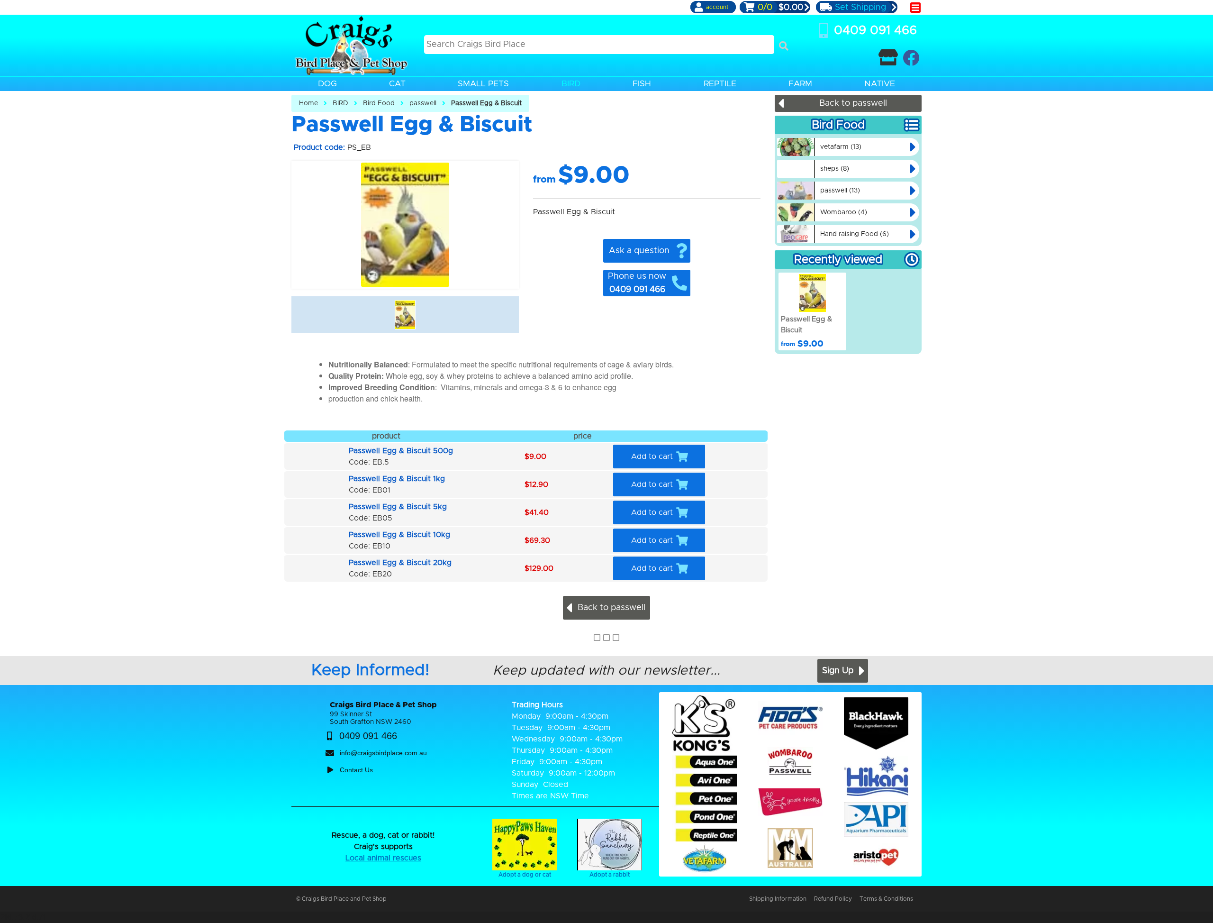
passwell (422, 103)
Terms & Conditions (886, 899)
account (717, 7)
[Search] (783, 46)
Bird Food (379, 103)
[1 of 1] (405, 314)
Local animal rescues (383, 858)
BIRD (340, 103)
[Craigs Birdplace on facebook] (911, 57)
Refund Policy (833, 899)
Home (308, 103)
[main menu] (915, 7)
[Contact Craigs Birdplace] (888, 57)
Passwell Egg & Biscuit (486, 103)
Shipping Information (777, 899)
